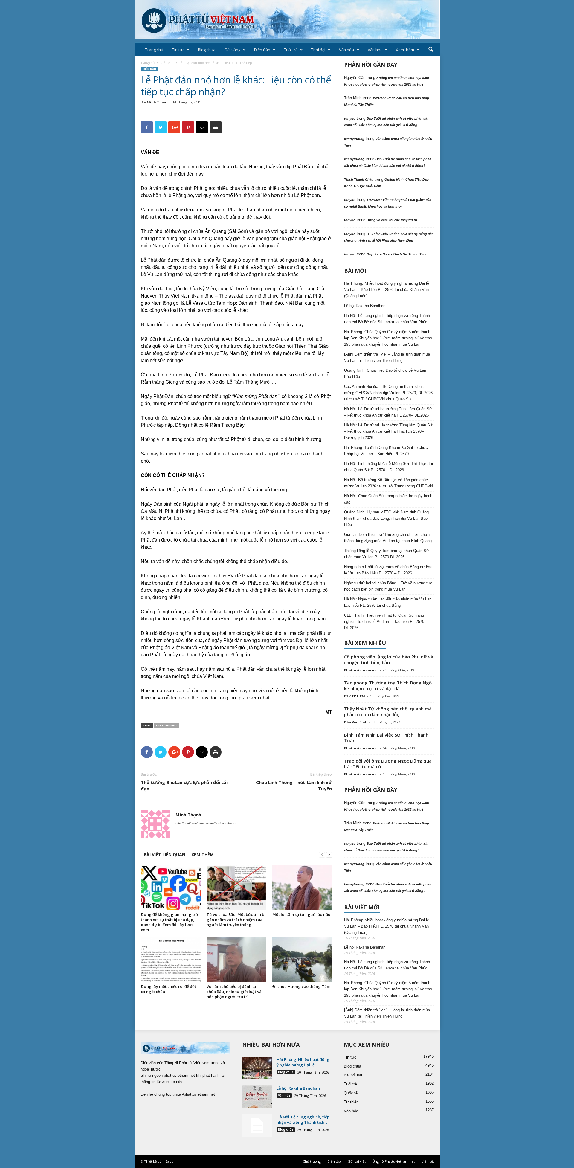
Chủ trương (312, 1161)
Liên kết (428, 1161)
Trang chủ (154, 49)
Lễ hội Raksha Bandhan (364, 306)
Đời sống (232, 49)
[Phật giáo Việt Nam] (287, 19)
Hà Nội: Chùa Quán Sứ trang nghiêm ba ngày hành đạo (388, 499)
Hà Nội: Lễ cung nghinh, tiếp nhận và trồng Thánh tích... (303, 1119)
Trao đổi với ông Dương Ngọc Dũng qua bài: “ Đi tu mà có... (388, 763)
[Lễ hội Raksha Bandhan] (257, 1096)
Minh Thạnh (158, 102)
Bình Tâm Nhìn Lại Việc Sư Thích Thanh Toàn (386, 737)
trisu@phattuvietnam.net (193, 1094)
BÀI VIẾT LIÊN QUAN (164, 854)
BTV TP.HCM (354, 696)
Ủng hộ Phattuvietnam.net (394, 1161)
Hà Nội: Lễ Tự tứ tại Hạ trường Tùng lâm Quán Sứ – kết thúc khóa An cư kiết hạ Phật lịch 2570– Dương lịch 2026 (388, 431)
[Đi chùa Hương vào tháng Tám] (302, 959)
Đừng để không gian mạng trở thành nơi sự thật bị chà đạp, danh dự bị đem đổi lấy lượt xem (169, 922)
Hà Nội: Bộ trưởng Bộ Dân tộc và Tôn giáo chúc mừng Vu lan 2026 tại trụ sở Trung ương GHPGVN (388, 483)
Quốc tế (351, 1093)
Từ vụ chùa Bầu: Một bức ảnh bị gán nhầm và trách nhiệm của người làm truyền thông (236, 919)
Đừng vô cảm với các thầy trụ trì (392, 220)
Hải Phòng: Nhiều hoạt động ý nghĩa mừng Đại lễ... (303, 1062)
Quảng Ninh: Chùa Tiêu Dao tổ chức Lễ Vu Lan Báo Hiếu (385, 373)
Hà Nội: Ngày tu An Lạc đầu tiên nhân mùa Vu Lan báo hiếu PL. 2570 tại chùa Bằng (387, 602)
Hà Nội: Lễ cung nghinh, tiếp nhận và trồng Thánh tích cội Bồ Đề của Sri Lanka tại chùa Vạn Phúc (387, 318)
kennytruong (354, 139)
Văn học (375, 49)
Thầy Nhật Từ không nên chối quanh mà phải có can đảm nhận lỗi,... (388, 711)
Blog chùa (207, 49)
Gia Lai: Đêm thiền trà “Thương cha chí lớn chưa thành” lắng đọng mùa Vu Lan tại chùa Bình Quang (388, 537)
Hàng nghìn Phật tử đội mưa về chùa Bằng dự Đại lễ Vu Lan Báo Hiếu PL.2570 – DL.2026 (388, 570)
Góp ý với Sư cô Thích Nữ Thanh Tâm (396, 254)
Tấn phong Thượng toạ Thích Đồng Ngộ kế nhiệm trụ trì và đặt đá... (388, 685)
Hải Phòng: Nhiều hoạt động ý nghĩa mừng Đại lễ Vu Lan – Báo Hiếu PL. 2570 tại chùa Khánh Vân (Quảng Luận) (386, 289)
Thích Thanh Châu (358, 179)
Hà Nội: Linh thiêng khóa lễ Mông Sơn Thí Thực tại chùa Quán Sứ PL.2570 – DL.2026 (388, 466)
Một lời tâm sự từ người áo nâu (301, 914)
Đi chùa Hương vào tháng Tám (301, 986)
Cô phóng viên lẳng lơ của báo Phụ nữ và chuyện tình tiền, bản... (388, 659)
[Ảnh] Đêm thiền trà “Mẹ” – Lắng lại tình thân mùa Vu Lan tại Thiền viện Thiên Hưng (387, 357)
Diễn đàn (262, 49)
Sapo (169, 1161)
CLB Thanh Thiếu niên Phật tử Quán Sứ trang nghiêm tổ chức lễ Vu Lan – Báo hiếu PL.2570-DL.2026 (384, 621)
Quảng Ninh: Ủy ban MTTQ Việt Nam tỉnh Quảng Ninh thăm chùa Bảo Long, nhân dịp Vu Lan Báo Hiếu (386, 518)
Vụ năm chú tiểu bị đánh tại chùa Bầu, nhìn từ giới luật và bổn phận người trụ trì (234, 991)
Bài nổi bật (353, 1075)
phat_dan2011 (166, 725)
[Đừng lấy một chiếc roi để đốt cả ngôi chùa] (171, 959)
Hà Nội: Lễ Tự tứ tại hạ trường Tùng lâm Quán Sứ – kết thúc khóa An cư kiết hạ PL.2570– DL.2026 (388, 412)
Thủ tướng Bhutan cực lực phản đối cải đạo (184, 785)
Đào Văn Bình (355, 722)
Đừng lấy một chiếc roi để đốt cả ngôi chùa (168, 989)
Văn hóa (346, 49)
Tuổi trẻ (290, 49)
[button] (430, 49)
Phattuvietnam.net (361, 670)
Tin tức (178, 49)
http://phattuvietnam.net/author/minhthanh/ (205, 823)
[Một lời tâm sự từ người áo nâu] (302, 887)
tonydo (349, 118)
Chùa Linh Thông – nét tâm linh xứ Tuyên (294, 785)
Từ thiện (351, 1102)
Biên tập (334, 1161)
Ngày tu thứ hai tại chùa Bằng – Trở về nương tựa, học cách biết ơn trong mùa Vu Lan (388, 586)
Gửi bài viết (357, 1161)
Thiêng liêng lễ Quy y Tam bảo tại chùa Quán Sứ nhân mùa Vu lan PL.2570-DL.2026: (386, 553)
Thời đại (318, 49)
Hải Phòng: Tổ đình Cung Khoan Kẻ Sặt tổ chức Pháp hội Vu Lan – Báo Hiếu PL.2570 (386, 450)
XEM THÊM (202, 854)
